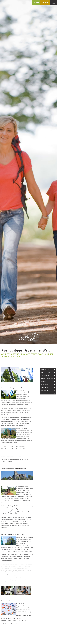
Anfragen (45, 2)
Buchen (36, 2)
